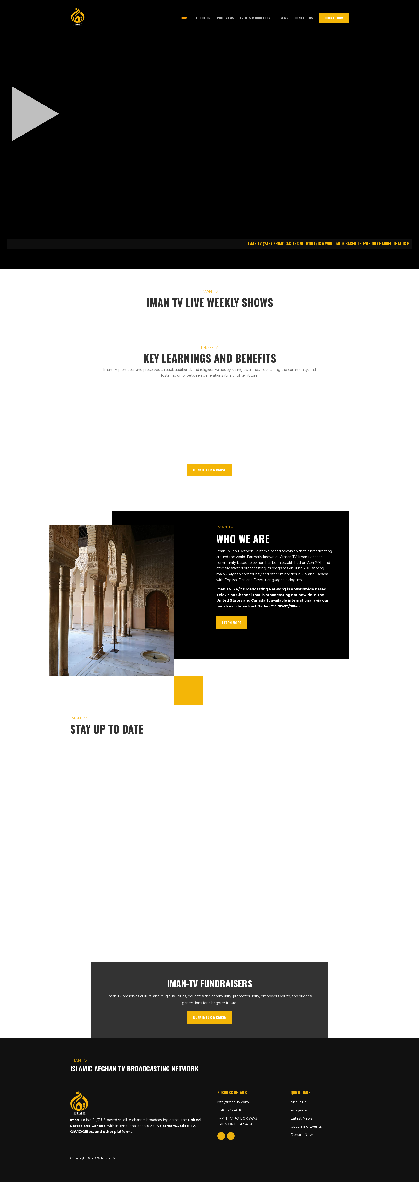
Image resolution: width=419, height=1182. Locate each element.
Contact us (304, 18)
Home (185, 18)
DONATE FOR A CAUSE (209, 469)
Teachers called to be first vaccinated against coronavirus (137, 856)
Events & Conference (257, 18)
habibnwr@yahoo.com (99, 767)
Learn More (231, 622)
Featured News (160, 767)
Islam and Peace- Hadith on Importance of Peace (124, 804)
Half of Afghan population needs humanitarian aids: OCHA (134, 760)
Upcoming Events (306, 1126)
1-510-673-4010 (229, 1110)
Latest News (301, 1118)
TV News (182, 767)
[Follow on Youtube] (231, 1136)
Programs (225, 18)
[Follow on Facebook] (221, 1136)
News (284, 18)
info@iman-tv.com (233, 1102)
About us (202, 18)
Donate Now (334, 17)
